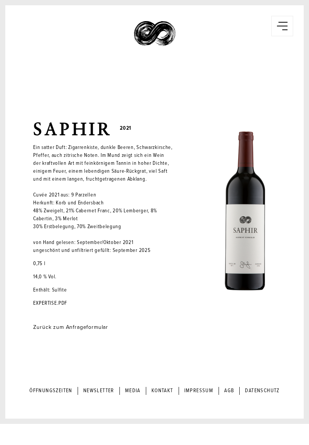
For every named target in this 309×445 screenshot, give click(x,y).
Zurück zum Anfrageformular (70, 327)
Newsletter (98, 390)
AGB (229, 390)
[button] (282, 26)
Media (133, 390)
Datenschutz (262, 390)
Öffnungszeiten (50, 390)
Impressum (199, 390)
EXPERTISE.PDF (50, 303)
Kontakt (162, 390)
